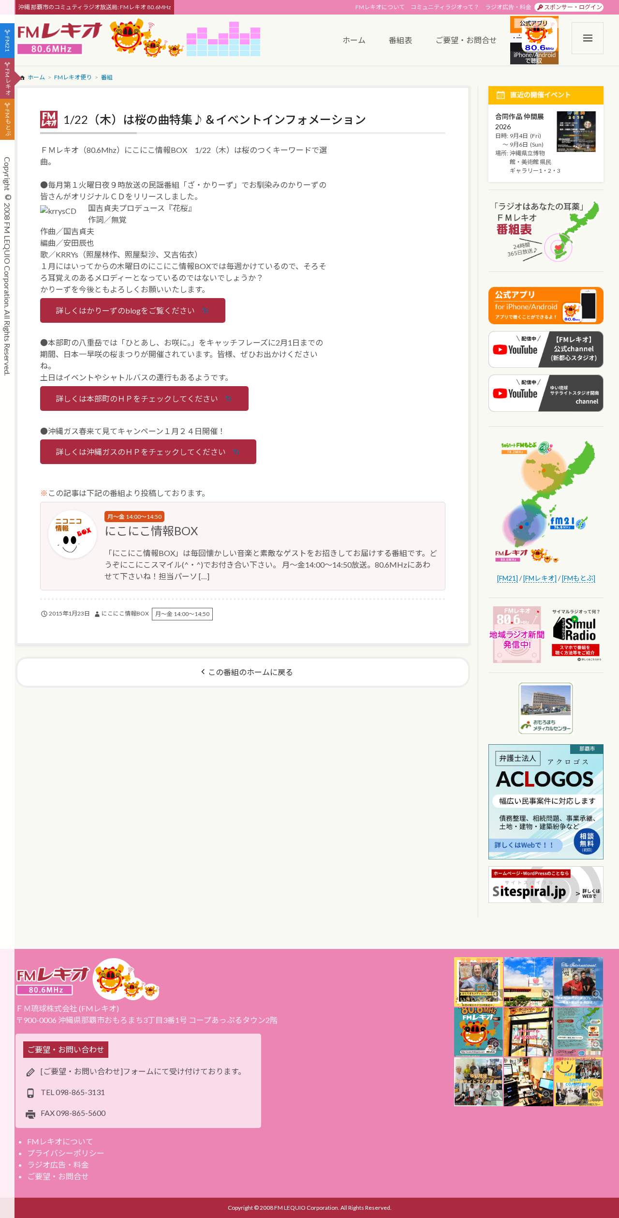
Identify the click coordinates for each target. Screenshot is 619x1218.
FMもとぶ (7, 123)
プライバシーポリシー (65, 1153)
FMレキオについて (380, 7)
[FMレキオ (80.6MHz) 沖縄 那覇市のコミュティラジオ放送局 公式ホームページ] (101, 39)
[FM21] (507, 578)
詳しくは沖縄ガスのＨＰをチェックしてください (141, 451)
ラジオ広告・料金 (508, 7)
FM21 (7, 44)
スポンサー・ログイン (573, 7)
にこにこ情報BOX (151, 531)
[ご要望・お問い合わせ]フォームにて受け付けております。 (143, 1071)
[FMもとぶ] (578, 578)
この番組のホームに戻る (250, 672)
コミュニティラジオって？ (445, 7)
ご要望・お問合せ (58, 1176)
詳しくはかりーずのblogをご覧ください (125, 310)
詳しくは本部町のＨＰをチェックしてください (137, 398)
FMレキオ (7, 82)
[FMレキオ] (540, 578)
